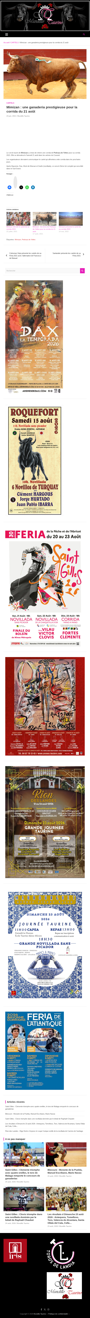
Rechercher (82, 270)
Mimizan (18, 239)
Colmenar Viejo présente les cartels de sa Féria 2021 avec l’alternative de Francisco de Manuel (25, 255)
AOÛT (8, 1164)
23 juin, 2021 (11, 116)
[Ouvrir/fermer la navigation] (7, 34)
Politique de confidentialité (58, 1314)
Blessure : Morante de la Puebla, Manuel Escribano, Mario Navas (30, 1114)
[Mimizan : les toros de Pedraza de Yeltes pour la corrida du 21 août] (45, 219)
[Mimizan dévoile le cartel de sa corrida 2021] (18, 219)
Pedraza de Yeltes (28, 239)
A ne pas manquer (15, 1139)
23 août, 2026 (53, 1226)
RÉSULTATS (52, 1209)
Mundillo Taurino (23, 116)
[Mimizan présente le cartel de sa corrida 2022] (71, 219)
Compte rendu (17, 1164)
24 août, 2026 (10, 1182)
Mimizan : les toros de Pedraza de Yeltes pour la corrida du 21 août (44, 229)
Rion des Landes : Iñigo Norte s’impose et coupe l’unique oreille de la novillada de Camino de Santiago (44, 1131)
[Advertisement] (45, 135)
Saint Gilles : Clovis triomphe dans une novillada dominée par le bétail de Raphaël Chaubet (39, 1119)
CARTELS (10, 103)
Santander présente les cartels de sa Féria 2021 (67, 254)
